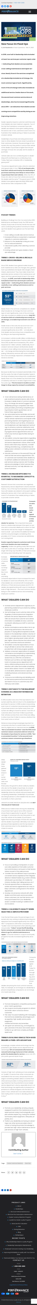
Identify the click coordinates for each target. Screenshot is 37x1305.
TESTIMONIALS (19, 1235)
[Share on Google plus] (20, 1172)
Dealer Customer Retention (15, 1163)
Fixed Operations (19, 47)
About (19, 1206)
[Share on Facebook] (8, 1172)
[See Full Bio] (23, 1153)
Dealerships (19, 1209)
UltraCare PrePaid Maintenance (20, 1212)
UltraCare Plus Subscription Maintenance (19, 1214)
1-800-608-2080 (18, 3)
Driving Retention (19, 1229)
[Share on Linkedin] (24, 1172)
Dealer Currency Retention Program (20, 1217)
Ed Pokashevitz (8, 47)
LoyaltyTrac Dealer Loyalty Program (20, 1220)
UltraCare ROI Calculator (19, 1223)
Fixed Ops (28, 1163)
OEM (19, 1226)
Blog (19, 1232)
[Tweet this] (12, 1172)
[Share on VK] (16, 1172)
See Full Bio (17, 1154)
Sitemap (18, 1302)
